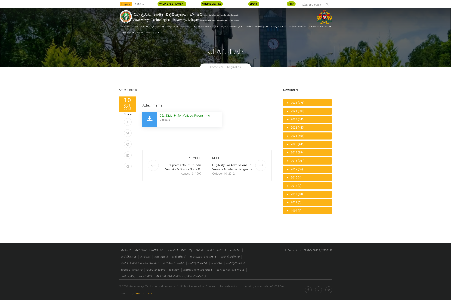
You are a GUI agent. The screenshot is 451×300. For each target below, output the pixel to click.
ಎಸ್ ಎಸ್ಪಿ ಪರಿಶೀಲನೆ (231, 270)
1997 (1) (293, 210)
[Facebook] (128, 122)
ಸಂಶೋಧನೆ (171, 27)
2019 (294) (295, 152)
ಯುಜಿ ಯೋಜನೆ (161, 257)
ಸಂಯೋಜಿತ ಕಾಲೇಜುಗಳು (255, 27)
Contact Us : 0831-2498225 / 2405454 (309, 250)
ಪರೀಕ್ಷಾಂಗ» (187, 27)
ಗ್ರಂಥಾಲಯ (126, 33)
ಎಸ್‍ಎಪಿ (145, 257)
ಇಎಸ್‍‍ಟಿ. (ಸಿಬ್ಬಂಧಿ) (180, 250)
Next (215, 158)
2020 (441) (295, 144)
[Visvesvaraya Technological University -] (179, 16)
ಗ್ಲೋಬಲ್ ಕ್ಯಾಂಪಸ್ (297, 27)
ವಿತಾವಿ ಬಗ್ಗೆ (138, 27)
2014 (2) (293, 185)
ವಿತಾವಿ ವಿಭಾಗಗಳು (207, 27)
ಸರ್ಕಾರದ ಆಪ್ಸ (174, 263)
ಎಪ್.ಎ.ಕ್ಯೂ (128, 276)
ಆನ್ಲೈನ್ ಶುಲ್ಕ (198, 263)
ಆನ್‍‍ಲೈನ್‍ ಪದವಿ (278, 27)
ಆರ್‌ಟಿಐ (235, 250)
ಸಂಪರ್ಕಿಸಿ (151, 33)
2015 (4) (293, 177)
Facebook (308, 289)
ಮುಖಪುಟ (125, 27)
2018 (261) (295, 160)
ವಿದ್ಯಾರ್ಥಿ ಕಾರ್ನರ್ (318, 27)
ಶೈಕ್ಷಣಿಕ (156, 27)
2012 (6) (293, 202)
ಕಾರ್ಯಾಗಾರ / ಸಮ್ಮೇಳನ (149, 250)
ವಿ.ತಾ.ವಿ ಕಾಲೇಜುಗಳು (230, 27)
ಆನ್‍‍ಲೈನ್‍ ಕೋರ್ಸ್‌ (155, 270)
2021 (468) (295, 136)
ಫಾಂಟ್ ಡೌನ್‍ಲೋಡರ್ (230, 257)
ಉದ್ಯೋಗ (174, 270)
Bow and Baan (143, 293)
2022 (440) (295, 127)
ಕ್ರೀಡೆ (140, 33)
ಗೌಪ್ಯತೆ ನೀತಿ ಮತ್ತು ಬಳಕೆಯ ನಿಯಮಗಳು (181, 276)
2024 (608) (295, 111)
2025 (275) (295, 102)
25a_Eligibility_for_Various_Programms (185, 115)
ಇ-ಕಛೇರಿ (217, 263)
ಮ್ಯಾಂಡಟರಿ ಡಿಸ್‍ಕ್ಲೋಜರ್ (198, 270)
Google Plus (318, 289)
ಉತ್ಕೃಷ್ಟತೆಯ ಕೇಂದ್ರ (203, 257)
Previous (195, 158)
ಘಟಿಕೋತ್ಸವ (129, 257)
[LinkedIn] (128, 155)
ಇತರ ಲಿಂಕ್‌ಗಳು (216, 250)
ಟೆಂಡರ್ (199, 250)
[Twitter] (128, 133)
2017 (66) (294, 169)
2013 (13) (294, 194)
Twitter (328, 289)
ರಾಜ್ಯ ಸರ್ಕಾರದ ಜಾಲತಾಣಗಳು (140, 263)
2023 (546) (295, 119)
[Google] (128, 166)
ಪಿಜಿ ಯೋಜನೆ (179, 257)
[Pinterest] (128, 144)
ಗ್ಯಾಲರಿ (126, 250)
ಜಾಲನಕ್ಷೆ (145, 276)
